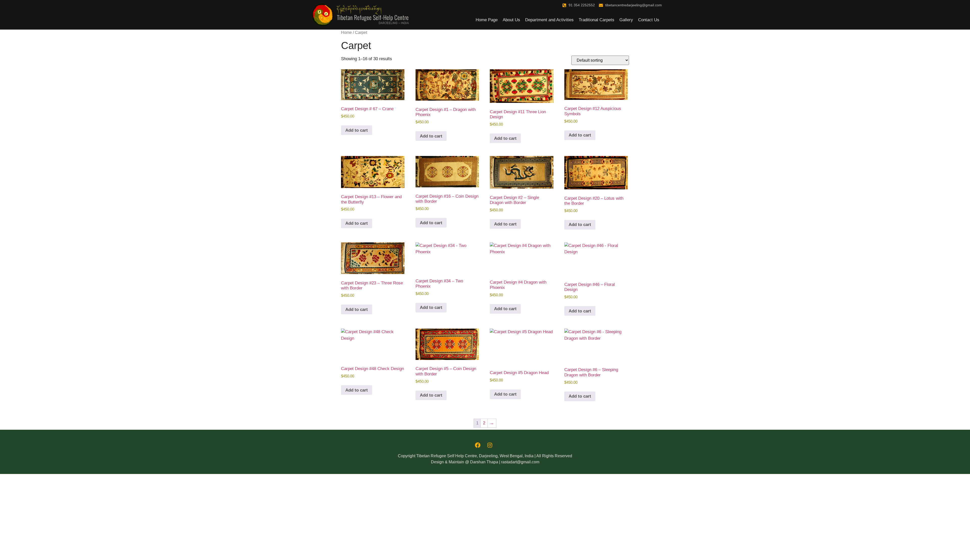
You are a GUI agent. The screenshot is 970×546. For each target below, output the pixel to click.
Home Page (487, 19)
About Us (511, 19)
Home (346, 32)
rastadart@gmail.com (520, 462)
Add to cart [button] (356, 130)
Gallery (626, 19)
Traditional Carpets (596, 19)
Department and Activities (549, 19)
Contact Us (648, 19)
